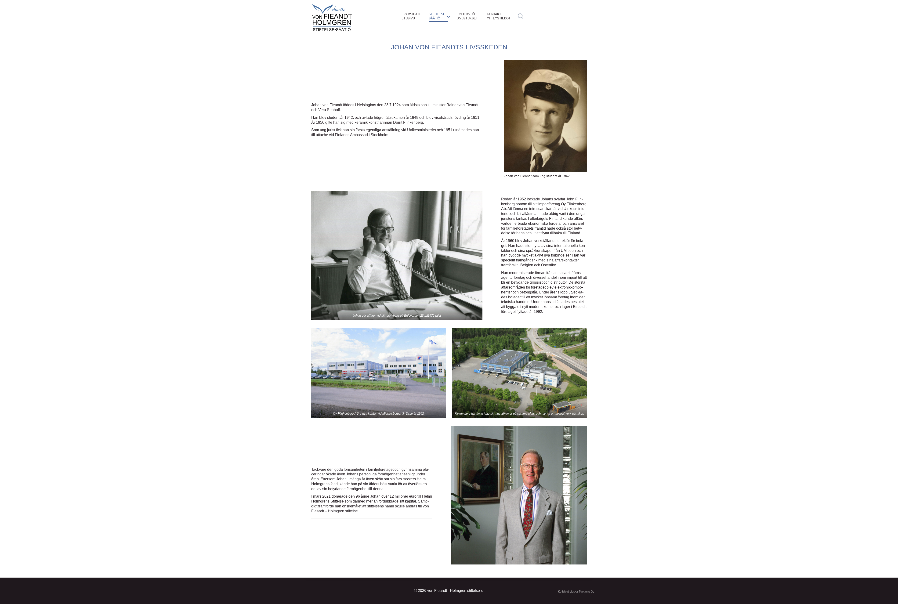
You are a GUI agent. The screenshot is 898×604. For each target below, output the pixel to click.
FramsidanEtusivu (411, 16)
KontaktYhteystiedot (499, 16)
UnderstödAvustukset (467, 16)
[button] (396, 255)
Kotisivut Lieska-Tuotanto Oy (576, 591)
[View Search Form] (520, 16)
